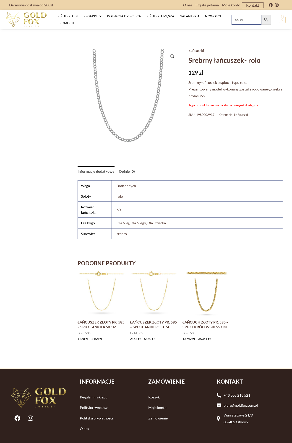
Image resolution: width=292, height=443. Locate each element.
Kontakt (252, 5)
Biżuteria (65, 16)
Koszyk (154, 397)
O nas (187, 5)
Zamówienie (158, 418)
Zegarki (90, 16)
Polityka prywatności (96, 418)
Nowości (213, 16)
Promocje (66, 23)
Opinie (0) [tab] (127, 171)
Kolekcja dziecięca (124, 16)
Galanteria (190, 16)
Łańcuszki (196, 50)
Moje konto (231, 5)
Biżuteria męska (160, 16)
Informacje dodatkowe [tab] (96, 171)
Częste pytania (207, 5)
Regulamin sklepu (93, 397)
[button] (68, 16)
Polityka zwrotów (93, 407)
